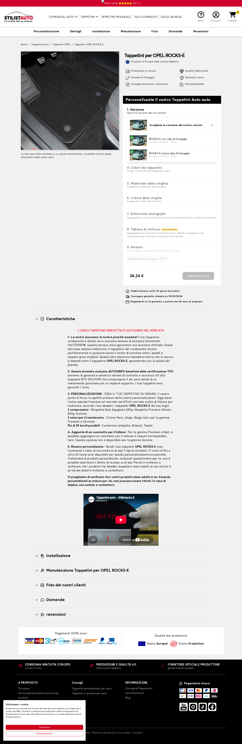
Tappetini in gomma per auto (89, 693)
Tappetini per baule (116, 17)
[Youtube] (183, 707)
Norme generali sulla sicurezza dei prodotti (38, 695)
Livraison (138, 733)
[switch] (46, 32)
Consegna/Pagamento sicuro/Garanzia (138, 690)
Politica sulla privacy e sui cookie (111, 733)
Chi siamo (24, 688)
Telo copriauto (146, 17)
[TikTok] (203, 707)
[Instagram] (193, 707)
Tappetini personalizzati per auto (92, 688)
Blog (128, 698)
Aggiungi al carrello (198, 276)
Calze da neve (171, 17)
